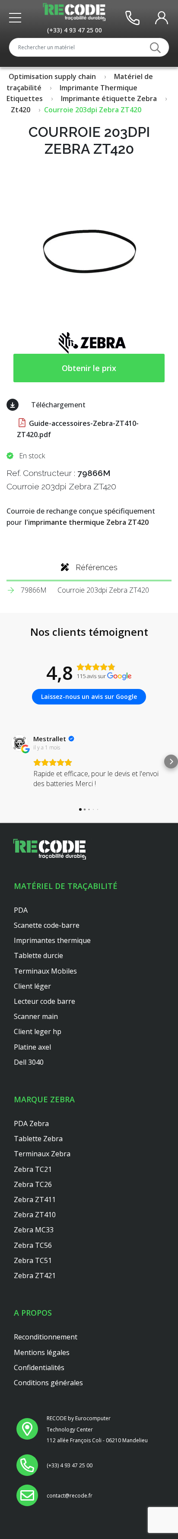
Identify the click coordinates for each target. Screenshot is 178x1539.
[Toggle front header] (17, 17)
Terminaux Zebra (42, 1153)
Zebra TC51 (33, 1260)
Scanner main (36, 1016)
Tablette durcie (38, 955)
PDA (21, 910)
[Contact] (132, 17)
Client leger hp (37, 1031)
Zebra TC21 (33, 1169)
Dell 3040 (29, 1062)
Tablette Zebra (38, 1138)
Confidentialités (39, 1367)
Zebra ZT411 (35, 1199)
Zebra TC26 (33, 1184)
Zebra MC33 (34, 1229)
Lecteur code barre (44, 1001)
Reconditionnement (45, 1337)
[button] (7, 761)
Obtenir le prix (89, 368)
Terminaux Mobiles (45, 971)
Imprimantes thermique (52, 940)
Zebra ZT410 (35, 1214)
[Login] (161, 17)
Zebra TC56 (33, 1245)
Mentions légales (42, 1352)
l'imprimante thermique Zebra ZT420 (87, 522)
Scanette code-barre (46, 925)
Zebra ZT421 (35, 1275)
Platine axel (32, 1047)
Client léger (32, 986)
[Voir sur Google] (19, 743)
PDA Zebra (31, 1123)
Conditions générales (48, 1382)
